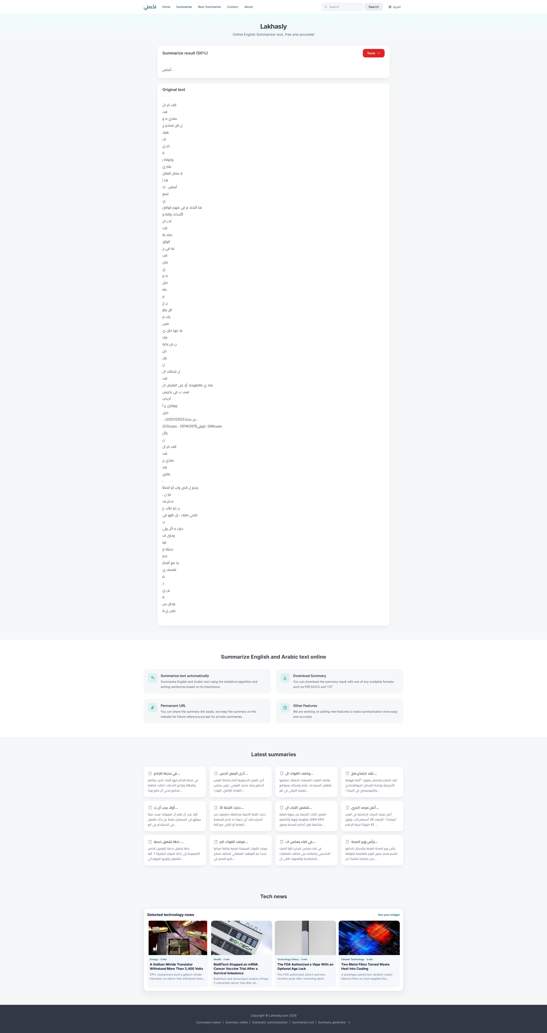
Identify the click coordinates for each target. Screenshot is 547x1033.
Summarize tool (303, 1022)
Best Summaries (209, 7)
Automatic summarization (270, 1022)
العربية (397, 7)
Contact (232, 7)
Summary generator (332, 1022)
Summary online (236, 1022)
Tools (371, 53)
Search (374, 7)
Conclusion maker (208, 1022)
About (248, 7)
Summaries (184, 7)
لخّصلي (150, 6)
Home (166, 7)
